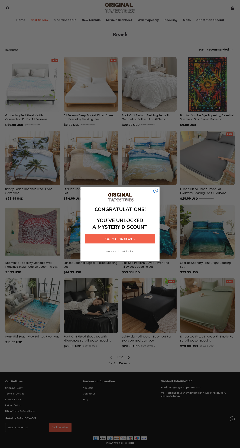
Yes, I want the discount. (120, 239)
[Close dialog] (156, 191)
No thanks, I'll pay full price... (120, 251)
